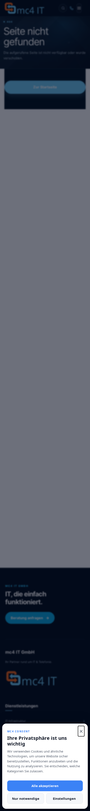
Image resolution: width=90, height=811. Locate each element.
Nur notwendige (25, 798)
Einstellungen (64, 798)
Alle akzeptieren (45, 786)
